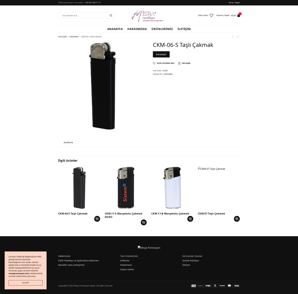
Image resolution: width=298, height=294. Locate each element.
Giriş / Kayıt (234, 2)
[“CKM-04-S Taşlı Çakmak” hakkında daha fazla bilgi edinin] (97, 219)
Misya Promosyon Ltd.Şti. (84, 285)
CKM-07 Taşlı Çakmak (211, 213)
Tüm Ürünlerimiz (129, 256)
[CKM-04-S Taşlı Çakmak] (79, 188)
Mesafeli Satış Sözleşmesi (71, 264)
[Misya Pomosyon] (149, 15)
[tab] (68, 142)
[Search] (111, 15)
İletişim (186, 264)
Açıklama (68, 142)
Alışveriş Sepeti (223, 15)
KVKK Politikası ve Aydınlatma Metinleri (78, 260)
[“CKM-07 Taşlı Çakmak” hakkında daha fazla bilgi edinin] (237, 219)
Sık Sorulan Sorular (192, 256)
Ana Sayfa (62, 36)
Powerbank (126, 264)
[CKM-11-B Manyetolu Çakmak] (172, 188)
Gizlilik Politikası (190, 260)
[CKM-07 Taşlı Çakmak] (219, 188)
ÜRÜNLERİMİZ (162, 29)
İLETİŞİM (184, 29)
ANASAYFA (115, 29)
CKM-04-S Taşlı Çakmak (73, 213)
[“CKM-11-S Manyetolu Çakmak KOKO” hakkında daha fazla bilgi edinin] (144, 222)
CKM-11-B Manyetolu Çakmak (170, 213)
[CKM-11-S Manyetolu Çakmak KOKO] (126, 188)
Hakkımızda (64, 256)
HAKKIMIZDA (137, 29)
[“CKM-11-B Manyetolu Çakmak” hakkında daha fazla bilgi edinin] (190, 219)
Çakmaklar (74, 36)
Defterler (125, 260)
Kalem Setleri (127, 269)
